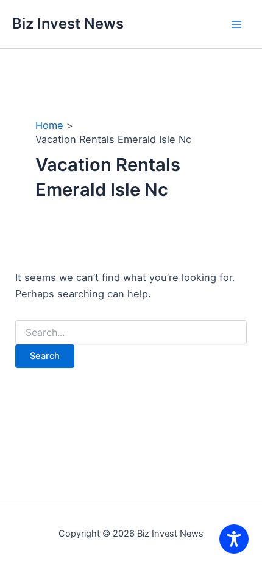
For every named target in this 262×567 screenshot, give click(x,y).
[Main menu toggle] (236, 24)
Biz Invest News (68, 23)
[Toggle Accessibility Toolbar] (234, 539)
